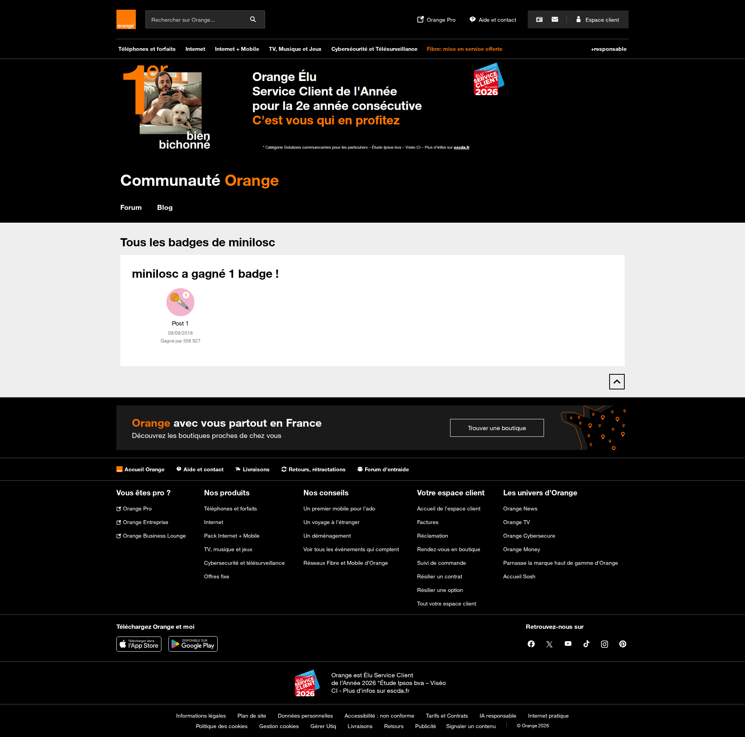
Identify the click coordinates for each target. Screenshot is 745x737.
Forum (131, 207)
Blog (165, 207)
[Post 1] (180, 302)
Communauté (199, 180)
